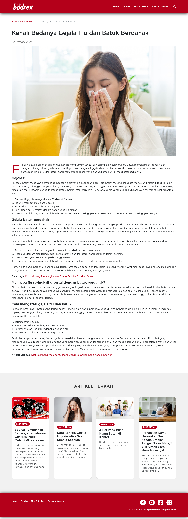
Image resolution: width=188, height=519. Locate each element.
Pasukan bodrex (56, 501)
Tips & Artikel (26, 21)
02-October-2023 (22, 42)
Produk (24, 501)
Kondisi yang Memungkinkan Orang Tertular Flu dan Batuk (59, 276)
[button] (30, 438)
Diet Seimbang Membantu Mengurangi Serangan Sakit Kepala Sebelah (71, 355)
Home (14, 21)
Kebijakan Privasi (168, 510)
